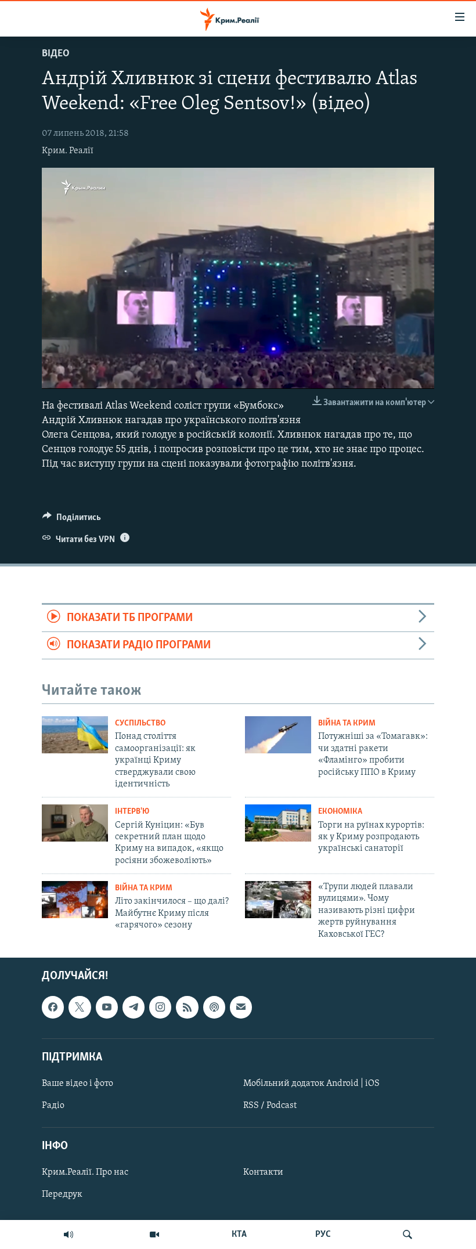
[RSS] (187, 1007)
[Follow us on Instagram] (160, 1007)
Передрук (62, 1194)
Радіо (53, 1105)
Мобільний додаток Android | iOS (311, 1083)
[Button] (71, 520)
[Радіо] (68, 1234)
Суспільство (140, 723)
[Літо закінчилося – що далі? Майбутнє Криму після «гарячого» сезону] (75, 899)
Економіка (340, 811)
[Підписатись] (241, 1007)
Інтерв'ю (132, 811)
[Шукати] (407, 1234)
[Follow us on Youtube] (107, 1007)
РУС (323, 1234)
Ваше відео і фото (77, 1083)
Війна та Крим (347, 723)
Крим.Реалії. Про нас (85, 1172)
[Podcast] (214, 1007)
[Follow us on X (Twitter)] (79, 1007)
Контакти (263, 1172)
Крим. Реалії (67, 151)
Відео (56, 54)
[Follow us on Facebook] (53, 1007)
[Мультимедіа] (154, 1234)
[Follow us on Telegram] (133, 1007)
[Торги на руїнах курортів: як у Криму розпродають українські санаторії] (278, 823)
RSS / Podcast (270, 1105)
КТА (239, 1234)
